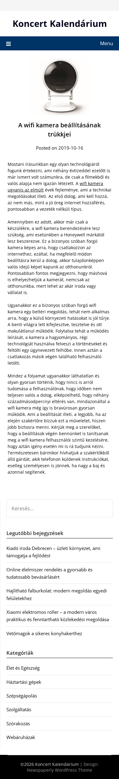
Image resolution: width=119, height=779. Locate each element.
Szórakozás (18, 723)
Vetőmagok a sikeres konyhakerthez (44, 633)
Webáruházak (20, 737)
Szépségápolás (21, 696)
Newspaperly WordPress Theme (59, 770)
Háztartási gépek (23, 682)
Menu (106, 43)
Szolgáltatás (18, 709)
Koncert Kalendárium (60, 23)
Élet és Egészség (23, 668)
